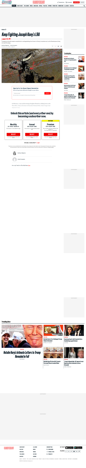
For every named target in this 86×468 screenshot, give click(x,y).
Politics (45, 5)
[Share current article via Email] (58, 46)
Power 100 (54, 5)
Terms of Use (27, 95)
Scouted (72, 5)
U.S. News (66, 5)
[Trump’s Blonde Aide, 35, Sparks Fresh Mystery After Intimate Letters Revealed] (81, 98)
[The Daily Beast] (38, 2)
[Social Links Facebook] (66, 451)
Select (13, 134)
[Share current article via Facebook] (52, 46)
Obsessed (36, 5)
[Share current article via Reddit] (61, 46)
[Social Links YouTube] (74, 451)
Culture (35, 454)
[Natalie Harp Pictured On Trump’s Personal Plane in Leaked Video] (81, 79)
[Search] (84, 5)
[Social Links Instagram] (71, 451)
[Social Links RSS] (77, 451)
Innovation (60, 5)
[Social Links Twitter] (69, 451)
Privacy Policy (33, 95)
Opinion (50, 5)
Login (38, 142)
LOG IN (82, 2)
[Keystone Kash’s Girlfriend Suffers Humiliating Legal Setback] (81, 88)
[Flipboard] (79, 451)
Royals (40, 5)
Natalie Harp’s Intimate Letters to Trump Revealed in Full (22, 354)
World (34, 451)
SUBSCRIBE (76, 2)
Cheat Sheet (20, 5)
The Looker (26, 5)
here (29, 165)
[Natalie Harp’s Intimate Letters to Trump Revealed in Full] (81, 61)
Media (31, 5)
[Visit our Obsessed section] (11, 2)
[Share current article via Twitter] (55, 46)
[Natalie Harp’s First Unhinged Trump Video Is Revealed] (81, 71)
